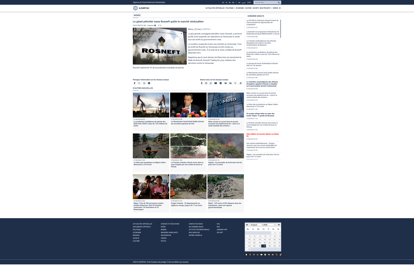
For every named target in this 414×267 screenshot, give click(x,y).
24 (249, 246)
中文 (249, 2)
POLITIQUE (230, 8)
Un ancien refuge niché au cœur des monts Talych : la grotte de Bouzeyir (260, 115)
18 (254, 243)
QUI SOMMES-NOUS (196, 227)
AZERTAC (206, 29)
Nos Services (194, 232)
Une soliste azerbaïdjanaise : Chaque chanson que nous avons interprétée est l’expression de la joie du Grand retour (261, 145)
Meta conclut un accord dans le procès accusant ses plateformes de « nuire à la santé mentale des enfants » (224, 124)
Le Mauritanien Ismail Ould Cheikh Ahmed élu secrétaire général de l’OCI (187, 123)
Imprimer (150, 25)
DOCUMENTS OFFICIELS (142, 227)
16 (279, 239)
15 (274, 239)
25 (254, 246)
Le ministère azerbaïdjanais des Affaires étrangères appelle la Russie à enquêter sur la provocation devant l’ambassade (262, 84)
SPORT (163, 227)
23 (279, 243)
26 (260, 246)
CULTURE (248, 8)
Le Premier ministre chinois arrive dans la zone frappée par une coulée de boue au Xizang (187, 164)
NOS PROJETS (265, 8)
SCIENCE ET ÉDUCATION (170, 224)
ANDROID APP (222, 230)
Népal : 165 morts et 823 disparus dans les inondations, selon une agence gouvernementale (224, 205)
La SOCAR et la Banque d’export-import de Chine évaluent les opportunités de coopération (262, 22)
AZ (223, 2)
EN (230, 2)
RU (226, 2)
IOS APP (220, 232)
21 (269, 243)
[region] (263, 89)
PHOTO (163, 241)
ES (239, 2)
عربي (244, 2)
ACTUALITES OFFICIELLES (215, 8)
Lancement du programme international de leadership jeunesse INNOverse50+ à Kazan (262, 33)
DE (233, 2)
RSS (218, 227)
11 (254, 239)
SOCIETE (255, 8)
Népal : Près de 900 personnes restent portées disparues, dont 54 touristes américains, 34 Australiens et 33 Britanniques (148, 206)
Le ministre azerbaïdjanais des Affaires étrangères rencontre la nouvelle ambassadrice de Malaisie (261, 43)
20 (265, 243)
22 (274, 243)
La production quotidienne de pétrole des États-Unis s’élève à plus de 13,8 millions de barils (150, 124)
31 (249, 249)
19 (260, 243)
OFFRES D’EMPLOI (195, 235)
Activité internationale (199, 230)
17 (249, 243)
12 (260, 239)
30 (279, 246)
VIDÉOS (275, 8)
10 (249, 239)
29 (274, 246)
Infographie (166, 235)
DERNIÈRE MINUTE (256, 16)
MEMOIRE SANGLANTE (169, 232)
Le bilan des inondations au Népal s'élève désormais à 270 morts (150, 163)
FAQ (218, 224)
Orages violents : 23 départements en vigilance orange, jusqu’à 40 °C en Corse (186, 204)
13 (265, 239)
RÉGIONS (136, 235)
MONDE (137, 15)
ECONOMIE (240, 8)
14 (269, 239)
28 (269, 246)
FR (236, 2)
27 (265, 246)
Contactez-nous (196, 224)
